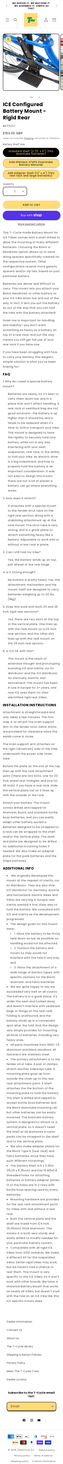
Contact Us (14, 1330)
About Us (13, 1338)
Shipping (28, 138)
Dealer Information (19, 1321)
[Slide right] (39, 97)
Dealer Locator (17, 1379)
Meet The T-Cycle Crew (23, 1371)
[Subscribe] (52, 1406)
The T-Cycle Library (20, 1346)
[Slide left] (23, 97)
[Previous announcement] (6, 5)
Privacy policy (22, 1455)
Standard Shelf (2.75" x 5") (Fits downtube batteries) (31, 152)
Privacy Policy (16, 1363)
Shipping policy (20, 1461)
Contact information (44, 1461)
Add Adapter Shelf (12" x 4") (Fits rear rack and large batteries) (31, 174)
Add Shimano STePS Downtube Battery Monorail (31, 163)
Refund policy (47, 1450)
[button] (7, 20)
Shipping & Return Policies (24, 1354)
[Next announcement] (56, 5)
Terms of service (43, 1455)
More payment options (31, 224)
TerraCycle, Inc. (26, 1450)
